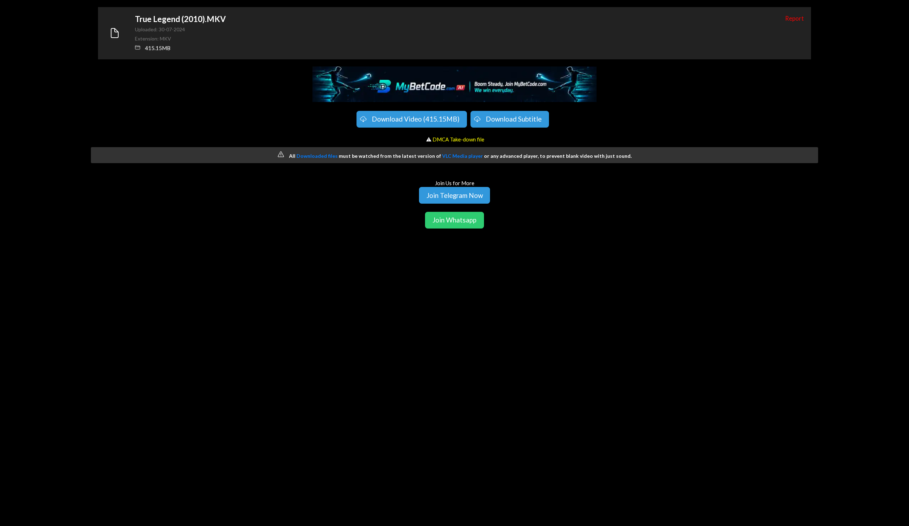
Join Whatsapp (454, 220)
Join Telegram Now (454, 195)
